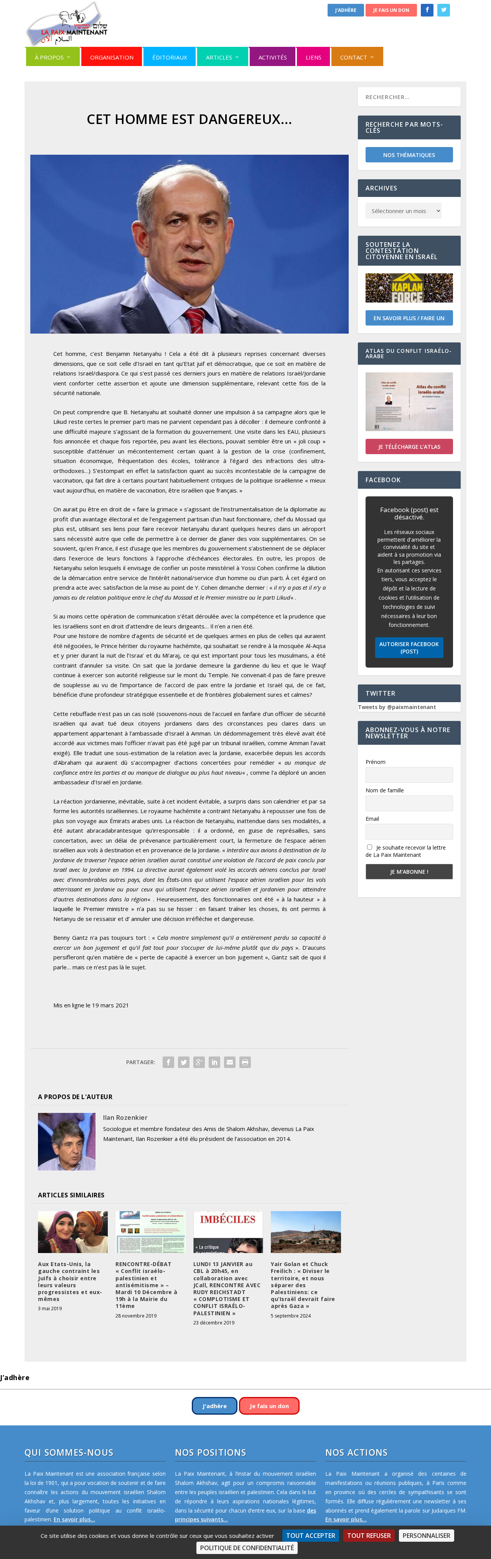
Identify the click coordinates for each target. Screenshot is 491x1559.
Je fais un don (391, 10)
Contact (353, 57)
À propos (49, 57)
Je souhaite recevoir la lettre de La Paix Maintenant (406, 851)
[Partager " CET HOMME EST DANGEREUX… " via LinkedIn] (214, 1062)
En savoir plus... (74, 1519)
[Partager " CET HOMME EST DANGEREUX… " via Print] (245, 1062)
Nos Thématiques (409, 155)
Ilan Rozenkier (125, 1117)
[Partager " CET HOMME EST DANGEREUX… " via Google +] (199, 1062)
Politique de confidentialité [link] (247, 1548)
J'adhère (345, 10)
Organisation (111, 57)
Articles (219, 57)
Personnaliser (426, 1535)
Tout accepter (310, 1535)
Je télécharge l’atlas (409, 446)
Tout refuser (369, 1535)
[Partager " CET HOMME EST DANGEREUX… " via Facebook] (168, 1062)
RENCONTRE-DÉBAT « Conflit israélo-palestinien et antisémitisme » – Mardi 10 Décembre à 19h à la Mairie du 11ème (146, 1284)
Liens (313, 57)
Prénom (376, 761)
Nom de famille (385, 790)
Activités (273, 57)
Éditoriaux (169, 57)
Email (372, 818)
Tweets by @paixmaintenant (397, 707)
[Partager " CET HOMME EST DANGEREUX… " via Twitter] (183, 1062)
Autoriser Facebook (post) (409, 647)
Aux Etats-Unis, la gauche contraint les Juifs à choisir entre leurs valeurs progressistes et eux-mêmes (70, 1281)
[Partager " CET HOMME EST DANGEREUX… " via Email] (229, 1062)
